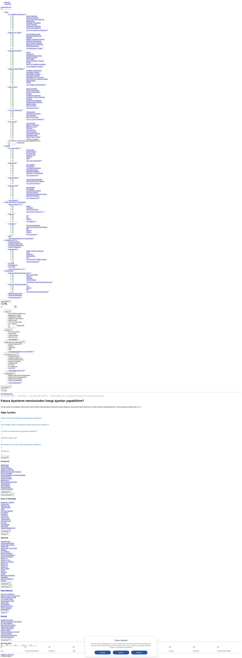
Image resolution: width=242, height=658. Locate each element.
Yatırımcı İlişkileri (6, 468)
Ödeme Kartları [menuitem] (31, 106)
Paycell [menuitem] (28, 232)
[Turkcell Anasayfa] (6, 9)
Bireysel (7, 2)
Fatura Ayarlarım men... (58, 396)
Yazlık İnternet (5, 519)
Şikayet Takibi (5, 630)
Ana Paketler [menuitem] (30, 165)
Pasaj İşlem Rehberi (7, 627)
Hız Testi (4, 523)
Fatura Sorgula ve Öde (8, 597)
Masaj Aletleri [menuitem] (30, 81)
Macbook (4, 572)
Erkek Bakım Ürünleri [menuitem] (33, 74)
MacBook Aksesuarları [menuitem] (33, 41)
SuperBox (4, 514)
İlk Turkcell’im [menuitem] (30, 153)
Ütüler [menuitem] (28, 52)
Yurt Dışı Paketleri (7, 511)
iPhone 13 (4, 567)
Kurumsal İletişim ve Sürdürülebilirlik (13, 475)
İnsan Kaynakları (6, 473)
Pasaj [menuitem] (6, 12)
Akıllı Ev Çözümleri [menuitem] (32, 125)
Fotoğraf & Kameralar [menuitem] (33, 95)
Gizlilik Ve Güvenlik (7, 470)
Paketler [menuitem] (7, 146)
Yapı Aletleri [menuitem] (30, 59)
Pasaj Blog (4, 526)
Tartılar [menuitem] (28, 82)
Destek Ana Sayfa (7, 620)
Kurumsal (8, 4)
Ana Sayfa (4, 396)
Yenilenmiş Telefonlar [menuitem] (33, 26)
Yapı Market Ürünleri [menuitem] (33, 133)
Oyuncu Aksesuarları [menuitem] (33, 92)
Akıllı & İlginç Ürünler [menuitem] (33, 137)
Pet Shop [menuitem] (29, 128)
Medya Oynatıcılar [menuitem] (32, 117)
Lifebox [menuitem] (28, 230)
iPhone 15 (4, 565)
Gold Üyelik (5, 602)
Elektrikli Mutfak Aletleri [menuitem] (34, 56)
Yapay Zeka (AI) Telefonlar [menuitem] (35, 19)
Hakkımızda (5, 465)
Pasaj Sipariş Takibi (7, 601)
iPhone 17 (4, 558)
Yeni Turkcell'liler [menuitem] (32, 275)
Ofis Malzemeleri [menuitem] (32, 135)
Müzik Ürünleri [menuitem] (31, 104)
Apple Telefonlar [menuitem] (31, 16)
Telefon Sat (4, 546)
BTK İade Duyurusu (7, 637)
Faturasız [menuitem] (29, 278)
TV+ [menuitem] (27, 216)
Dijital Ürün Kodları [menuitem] (32, 90)
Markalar (4, 550)
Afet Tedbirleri (5, 485)
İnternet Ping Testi (7, 606)
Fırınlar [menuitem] (28, 62)
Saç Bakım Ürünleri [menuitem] (32, 72)
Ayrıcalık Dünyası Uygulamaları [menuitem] (36, 227)
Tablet (3, 570)
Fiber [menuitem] (28, 252)
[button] (124, 313)
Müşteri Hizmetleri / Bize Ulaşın (11, 621)
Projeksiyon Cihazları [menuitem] (33, 113)
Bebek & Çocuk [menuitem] (31, 127)
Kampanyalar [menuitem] (9, 271)
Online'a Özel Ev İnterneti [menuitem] (34, 251)
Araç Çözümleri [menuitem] (31, 132)
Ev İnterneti (4, 512)
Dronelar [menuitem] (29, 99)
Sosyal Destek (5, 487)
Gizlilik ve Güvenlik (7, 654)
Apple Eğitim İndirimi (8, 545)
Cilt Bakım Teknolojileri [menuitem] (34, 70)
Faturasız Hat (5, 506)
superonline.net (6, 7)
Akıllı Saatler (5, 569)
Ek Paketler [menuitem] (30, 166)
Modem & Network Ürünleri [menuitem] (35, 39)
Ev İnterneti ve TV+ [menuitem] (11, 240)
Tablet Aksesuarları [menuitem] (32, 46)
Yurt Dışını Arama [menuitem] (32, 170)
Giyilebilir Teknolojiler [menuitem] (33, 23)
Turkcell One (5, 518)
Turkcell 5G (4, 516)
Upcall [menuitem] (28, 206)
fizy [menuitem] (27, 217)
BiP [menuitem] (27, 229)
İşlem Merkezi (34, 396)
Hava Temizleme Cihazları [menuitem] (35, 61)
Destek (19, 396)
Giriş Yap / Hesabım (7, 594)
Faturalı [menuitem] (28, 276)
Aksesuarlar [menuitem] (30, 21)
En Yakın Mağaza (7, 623)
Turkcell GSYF (6, 484)
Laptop (3, 574)
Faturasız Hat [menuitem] (30, 155)
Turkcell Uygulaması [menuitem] (33, 225)
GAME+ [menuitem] (29, 219)
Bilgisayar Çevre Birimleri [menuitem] (34, 44)
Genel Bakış (5, 467)
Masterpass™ (5, 609)
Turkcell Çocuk (6, 521)
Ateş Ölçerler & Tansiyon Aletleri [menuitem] (37, 79)
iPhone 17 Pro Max (7, 562)
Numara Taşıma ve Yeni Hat (10, 596)
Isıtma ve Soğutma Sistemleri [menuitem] (36, 64)
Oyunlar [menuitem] (29, 94)
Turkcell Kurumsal (7, 489)
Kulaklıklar (4, 577)
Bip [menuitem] (27, 289)
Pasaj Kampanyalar (7, 543)
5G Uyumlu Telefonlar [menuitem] (33, 28)
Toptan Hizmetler (6, 478)
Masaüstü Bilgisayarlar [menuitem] (34, 36)
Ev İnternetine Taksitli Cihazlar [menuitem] (36, 259)
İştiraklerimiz (5, 480)
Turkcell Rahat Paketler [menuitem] (34, 179)
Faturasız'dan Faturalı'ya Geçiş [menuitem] (36, 194)
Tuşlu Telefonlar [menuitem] (31, 24)
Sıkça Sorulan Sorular (8, 625)
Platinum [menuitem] (29, 157)
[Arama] (2, 303)
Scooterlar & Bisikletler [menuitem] (34, 100)
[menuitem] (17, 14)
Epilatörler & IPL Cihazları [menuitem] (35, 77)
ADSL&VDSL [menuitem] (30, 256)
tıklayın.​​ (139, 407)
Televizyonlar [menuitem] (30, 112)
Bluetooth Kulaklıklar (8, 575)
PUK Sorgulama (6, 608)
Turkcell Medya (6, 477)
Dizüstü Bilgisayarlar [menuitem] (33, 34)
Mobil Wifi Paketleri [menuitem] (32, 171)
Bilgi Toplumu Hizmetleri (9, 482)
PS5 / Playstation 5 (7, 579)
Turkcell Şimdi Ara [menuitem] (32, 209)
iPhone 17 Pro (5, 560)
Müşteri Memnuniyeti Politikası (11, 472)
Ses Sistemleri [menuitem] (31, 115)
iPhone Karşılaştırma (8, 555)
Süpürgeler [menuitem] (30, 54)
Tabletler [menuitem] (29, 37)
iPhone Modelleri (6, 553)
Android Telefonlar (7, 557)
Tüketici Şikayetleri (7, 628)
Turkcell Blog (5, 524)
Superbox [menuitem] (29, 254)
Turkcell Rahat (5, 507)
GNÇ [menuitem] (28, 158)
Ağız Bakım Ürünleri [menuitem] (33, 75)
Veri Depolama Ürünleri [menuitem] (34, 43)
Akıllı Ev (3, 580)
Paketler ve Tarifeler (7, 502)
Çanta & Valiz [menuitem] (30, 130)
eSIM (2, 509)
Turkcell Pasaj (5, 541)
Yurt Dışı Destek (6, 633)
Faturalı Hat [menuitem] (30, 150)
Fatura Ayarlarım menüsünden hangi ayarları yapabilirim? (85, 396)
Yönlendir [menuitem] (29, 208)
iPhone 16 (4, 563)
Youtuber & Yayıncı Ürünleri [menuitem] (35, 97)
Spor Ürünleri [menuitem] (30, 123)
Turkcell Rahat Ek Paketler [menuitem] (35, 181)
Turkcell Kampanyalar (8, 528)
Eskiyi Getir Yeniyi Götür (9, 548)
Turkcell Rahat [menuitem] (31, 151)
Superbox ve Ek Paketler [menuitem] (34, 173)
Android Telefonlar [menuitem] (32, 18)
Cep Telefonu (5, 551)
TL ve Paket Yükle (7, 599)
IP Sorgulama (5, 604)
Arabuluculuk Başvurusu (9, 635)
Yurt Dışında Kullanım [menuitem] (33, 168)
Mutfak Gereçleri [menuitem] (31, 57)
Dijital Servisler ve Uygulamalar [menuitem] (15, 202)
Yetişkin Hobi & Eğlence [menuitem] (34, 102)
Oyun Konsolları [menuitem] (31, 89)
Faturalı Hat (5, 504)
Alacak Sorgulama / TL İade (10, 632)
